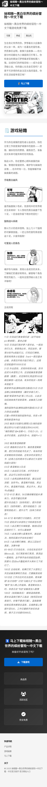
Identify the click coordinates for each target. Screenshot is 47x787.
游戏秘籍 (7, 751)
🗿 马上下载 (23, 83)
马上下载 (7, 756)
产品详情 (7, 746)
